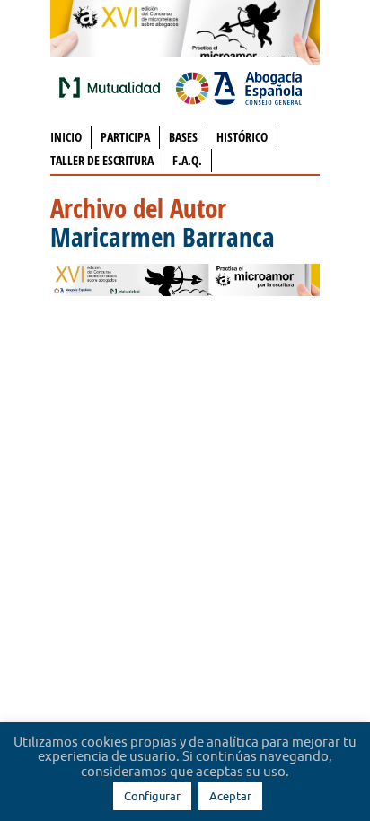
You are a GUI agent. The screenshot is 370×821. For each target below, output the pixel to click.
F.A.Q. (187, 160)
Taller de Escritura (102, 160)
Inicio (66, 136)
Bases (183, 136)
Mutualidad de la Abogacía (113, 87)
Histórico (242, 136)
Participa (125, 136)
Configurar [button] (152, 796)
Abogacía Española (239, 87)
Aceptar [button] (230, 796)
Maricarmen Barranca (162, 237)
